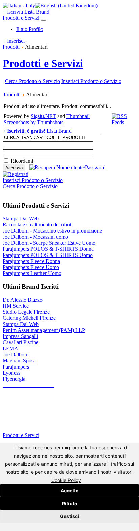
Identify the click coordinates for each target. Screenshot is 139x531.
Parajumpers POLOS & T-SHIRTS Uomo (48, 255)
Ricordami (22, 161)
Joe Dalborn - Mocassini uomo (35, 237)
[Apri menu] (43, 20)
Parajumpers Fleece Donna (31, 261)
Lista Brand (36, 12)
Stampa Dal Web (21, 218)
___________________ (28, 385)
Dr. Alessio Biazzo (23, 300)
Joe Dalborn (16, 354)
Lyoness (11, 373)
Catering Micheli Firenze (29, 318)
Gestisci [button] (69, 516)
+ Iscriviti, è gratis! (25, 131)
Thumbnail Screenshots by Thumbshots (47, 119)
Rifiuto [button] (69, 503)
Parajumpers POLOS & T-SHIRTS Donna (48, 249)
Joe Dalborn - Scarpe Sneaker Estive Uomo (49, 243)
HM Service (16, 306)
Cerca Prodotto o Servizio (32, 81)
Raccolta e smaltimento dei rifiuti (38, 224)
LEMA (10, 348)
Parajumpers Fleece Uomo (31, 267)
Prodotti (11, 47)
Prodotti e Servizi (21, 18)
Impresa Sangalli (20, 336)
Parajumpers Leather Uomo (32, 273)
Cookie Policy (66, 480)
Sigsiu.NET (43, 116)
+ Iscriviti (13, 12)
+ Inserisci (14, 41)
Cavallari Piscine (20, 342)
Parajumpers (16, 367)
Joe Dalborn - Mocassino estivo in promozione (52, 231)
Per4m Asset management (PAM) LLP (44, 330)
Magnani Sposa (19, 360)
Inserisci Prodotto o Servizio (91, 81)
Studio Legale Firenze (26, 312)
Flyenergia (14, 379)
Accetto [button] (70, 490)
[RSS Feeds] (123, 122)
